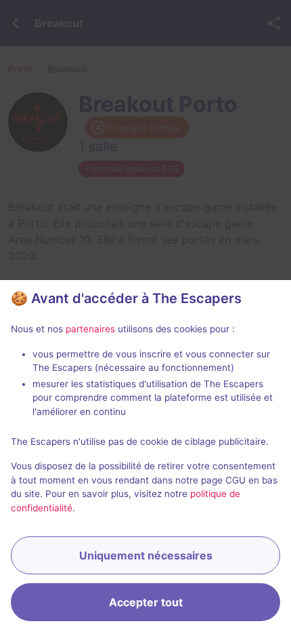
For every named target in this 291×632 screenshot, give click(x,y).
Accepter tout (146, 602)
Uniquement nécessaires (145, 555)
